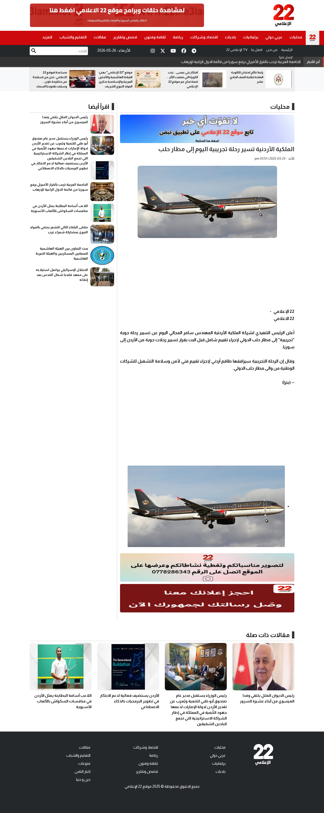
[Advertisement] (207, 275)
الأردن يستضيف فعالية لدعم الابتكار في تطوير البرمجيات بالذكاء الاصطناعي (129, 701)
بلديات (230, 37)
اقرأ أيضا (98, 106)
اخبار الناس (82, 771)
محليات (296, 37)
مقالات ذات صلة (268, 635)
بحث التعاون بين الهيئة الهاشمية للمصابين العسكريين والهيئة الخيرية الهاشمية (62, 253)
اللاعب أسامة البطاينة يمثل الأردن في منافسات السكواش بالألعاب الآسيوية (243, 62)
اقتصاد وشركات (204, 37)
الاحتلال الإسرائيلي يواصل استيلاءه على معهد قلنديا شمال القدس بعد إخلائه (62, 275)
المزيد (47, 37)
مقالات (100, 37)
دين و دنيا (83, 779)
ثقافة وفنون (155, 37)
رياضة (178, 37)
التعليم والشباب (73, 37)
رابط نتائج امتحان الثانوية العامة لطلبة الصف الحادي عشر (246, 77)
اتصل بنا (256, 50)
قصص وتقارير (125, 37)
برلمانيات (250, 37)
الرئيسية (286, 50)
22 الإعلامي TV (236, 50)
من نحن (272, 50)
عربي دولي (273, 37)
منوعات (84, 763)
